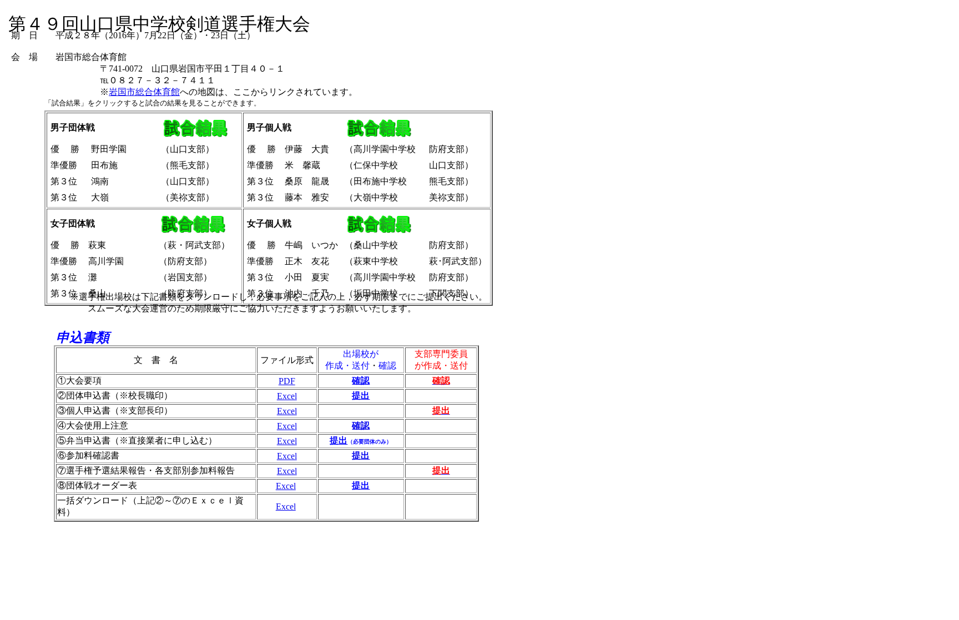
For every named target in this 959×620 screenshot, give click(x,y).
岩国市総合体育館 (144, 92)
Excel (287, 396)
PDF (287, 381)
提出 (361, 455)
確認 (361, 425)
